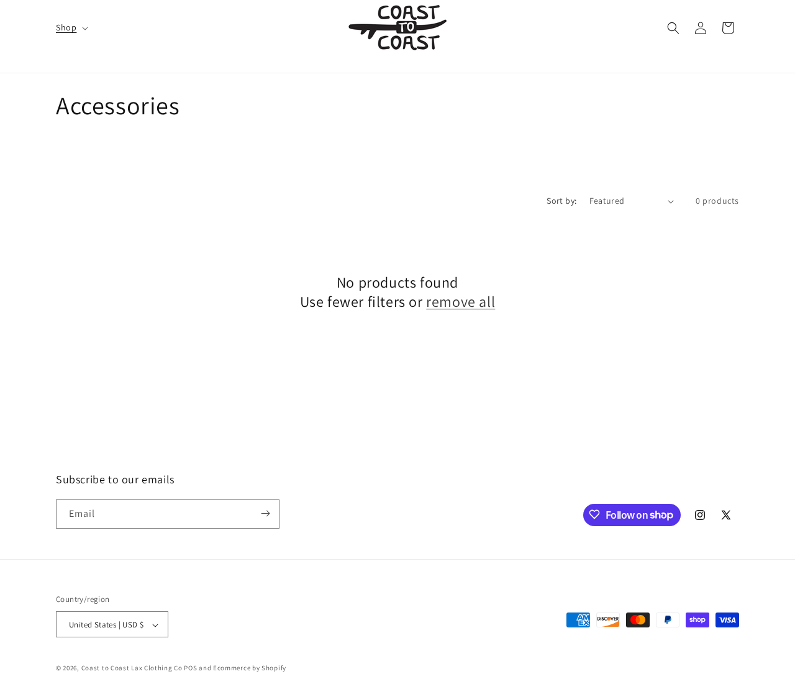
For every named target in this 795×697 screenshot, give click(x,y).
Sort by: (561, 200)
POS (190, 668)
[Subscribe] (265, 513)
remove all (460, 302)
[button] (70, 27)
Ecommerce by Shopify (249, 668)
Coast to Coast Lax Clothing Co (132, 668)
